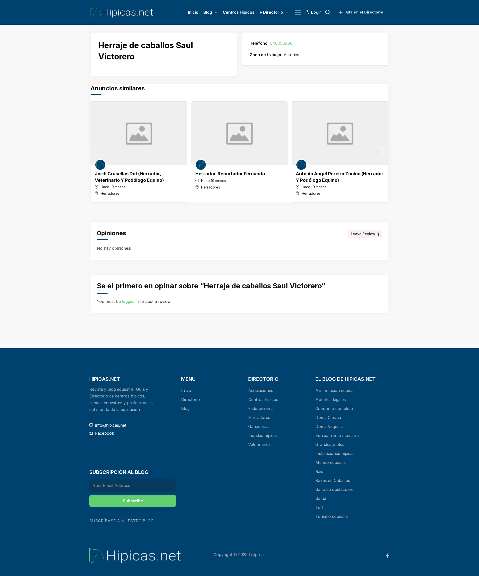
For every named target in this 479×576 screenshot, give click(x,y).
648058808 (281, 43)
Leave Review (363, 234)
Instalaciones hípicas (335, 453)
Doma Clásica (328, 417)
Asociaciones (260, 390)
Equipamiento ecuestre (337, 435)
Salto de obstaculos (334, 489)
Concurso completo (334, 408)
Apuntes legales (331, 399)
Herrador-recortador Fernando (230, 173)
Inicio (186, 390)
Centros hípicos (263, 399)
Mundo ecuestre (331, 462)
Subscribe (133, 500)
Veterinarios (259, 444)
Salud (320, 498)
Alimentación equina (334, 390)
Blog (185, 408)
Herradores (110, 193)
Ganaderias (258, 426)
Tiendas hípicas (263, 435)
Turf (319, 507)
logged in (130, 301)
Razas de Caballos (332, 480)
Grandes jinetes (329, 444)
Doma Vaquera (329, 426)
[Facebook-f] (387, 556)
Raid (319, 471)
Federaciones (260, 408)
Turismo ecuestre (332, 516)
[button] (382, 151)
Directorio (190, 399)
